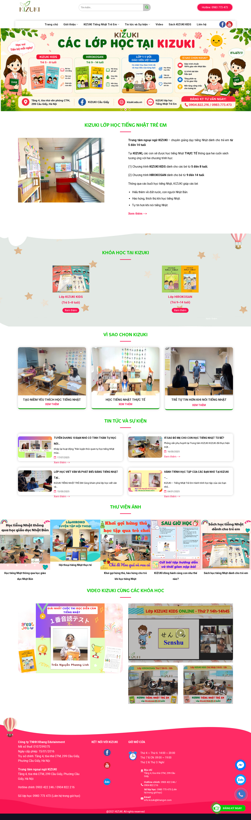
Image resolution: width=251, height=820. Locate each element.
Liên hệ (201, 24)
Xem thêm (71, 311)
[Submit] (146, 7)
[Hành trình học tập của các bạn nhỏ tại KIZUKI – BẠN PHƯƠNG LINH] (145, 480)
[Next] (241, 70)
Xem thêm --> (62, 463)
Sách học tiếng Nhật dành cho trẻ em (226, 574)
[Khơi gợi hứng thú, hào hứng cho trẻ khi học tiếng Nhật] (125, 546)
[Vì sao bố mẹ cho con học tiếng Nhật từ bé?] (145, 446)
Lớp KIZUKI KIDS (71, 297)
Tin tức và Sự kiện (136, 24)
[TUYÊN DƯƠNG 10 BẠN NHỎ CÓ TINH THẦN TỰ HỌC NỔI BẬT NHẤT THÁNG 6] (35, 446)
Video (159, 24)
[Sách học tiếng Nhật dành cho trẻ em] (226, 546)
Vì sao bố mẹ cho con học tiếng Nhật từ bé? (194, 438)
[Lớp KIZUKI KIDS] (71, 280)
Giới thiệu (69, 24)
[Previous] (9, 70)
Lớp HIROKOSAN (180, 297)
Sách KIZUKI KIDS (180, 24)
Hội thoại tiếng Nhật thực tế (75, 565)
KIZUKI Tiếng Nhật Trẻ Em (100, 24)
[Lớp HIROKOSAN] (180, 279)
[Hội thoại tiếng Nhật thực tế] (75, 542)
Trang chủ (51, 24)
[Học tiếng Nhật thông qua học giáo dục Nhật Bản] (25, 546)
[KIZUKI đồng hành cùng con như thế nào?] (176, 546)
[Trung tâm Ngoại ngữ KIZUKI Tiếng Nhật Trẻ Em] (45, 7)
